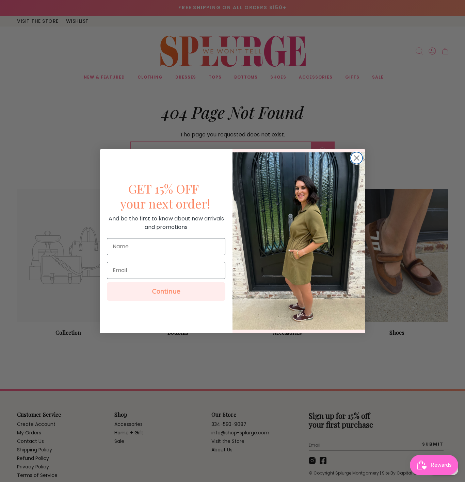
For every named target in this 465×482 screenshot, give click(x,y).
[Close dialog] (357, 158)
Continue (166, 291)
